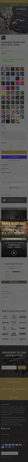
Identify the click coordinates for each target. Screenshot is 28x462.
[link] (14, 229)
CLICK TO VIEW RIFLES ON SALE (14, 238)
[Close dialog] (27, 221)
